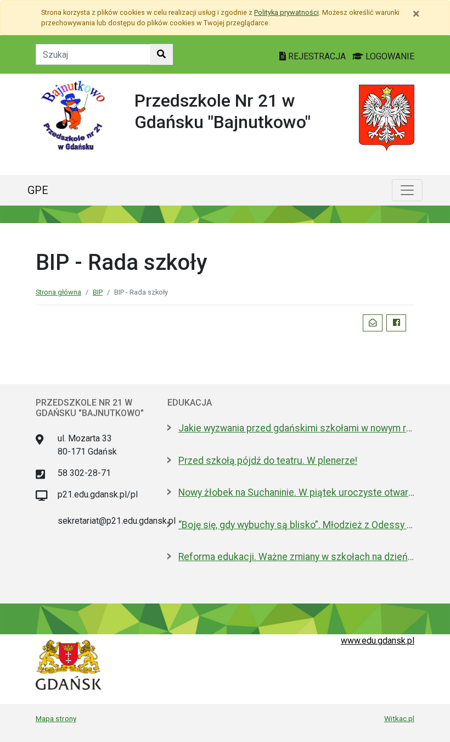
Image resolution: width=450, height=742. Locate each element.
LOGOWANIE (388, 56)
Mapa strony (56, 718)
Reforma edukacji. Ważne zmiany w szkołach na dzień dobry (296, 556)
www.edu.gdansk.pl (377, 640)
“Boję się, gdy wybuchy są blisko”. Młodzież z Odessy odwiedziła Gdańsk (296, 524)
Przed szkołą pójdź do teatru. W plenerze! (267, 460)
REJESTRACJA (317, 56)
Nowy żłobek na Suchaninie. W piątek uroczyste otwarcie (296, 492)
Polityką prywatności (286, 12)
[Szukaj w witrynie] (161, 54)
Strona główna (58, 292)
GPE (37, 190)
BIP (98, 292)
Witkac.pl (399, 718)
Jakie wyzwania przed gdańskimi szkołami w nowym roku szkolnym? (296, 428)
